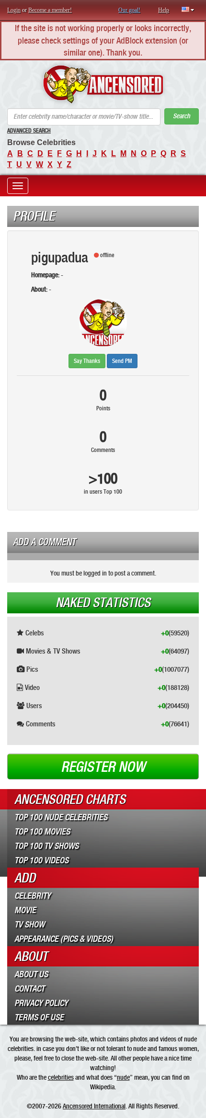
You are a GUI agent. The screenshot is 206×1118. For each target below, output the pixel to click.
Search (181, 116)
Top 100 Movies (42, 831)
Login (14, 10)
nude (123, 1077)
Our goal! (129, 10)
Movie (25, 910)
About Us (31, 974)
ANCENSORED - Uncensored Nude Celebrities (103, 84)
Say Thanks (87, 361)
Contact (29, 988)
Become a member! (50, 10)
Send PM (122, 361)
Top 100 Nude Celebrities (60, 817)
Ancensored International (94, 1106)
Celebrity (32, 896)
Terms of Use (39, 1017)
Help (163, 10)
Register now (103, 767)
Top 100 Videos (41, 860)
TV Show (29, 924)
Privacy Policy (41, 1003)
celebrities (61, 1077)
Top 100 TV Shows (46, 846)
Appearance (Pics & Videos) (63, 939)
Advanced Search (29, 130)
